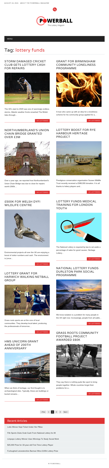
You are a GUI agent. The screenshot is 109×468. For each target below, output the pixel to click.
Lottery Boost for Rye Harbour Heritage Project (76, 133)
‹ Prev (43, 412)
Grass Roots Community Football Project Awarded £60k (77, 336)
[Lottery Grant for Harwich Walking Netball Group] (27, 315)
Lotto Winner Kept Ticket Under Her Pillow (25, 427)
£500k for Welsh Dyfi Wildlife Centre (22, 203)
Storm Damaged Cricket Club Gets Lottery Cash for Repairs (25, 64)
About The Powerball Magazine (34, 3)
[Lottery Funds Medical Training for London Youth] (78, 241)
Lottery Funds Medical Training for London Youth (76, 205)
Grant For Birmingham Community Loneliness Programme (76, 64)
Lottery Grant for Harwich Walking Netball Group (27, 277)
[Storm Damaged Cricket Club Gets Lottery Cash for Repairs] (27, 103)
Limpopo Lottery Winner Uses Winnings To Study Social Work (33, 439)
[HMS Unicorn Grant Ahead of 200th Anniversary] (27, 382)
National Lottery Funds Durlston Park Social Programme (77, 271)
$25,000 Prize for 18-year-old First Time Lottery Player (30, 445)
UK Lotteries (42, 121)
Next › (66, 412)
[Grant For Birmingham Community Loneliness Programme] (78, 106)
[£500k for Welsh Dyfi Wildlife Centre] (27, 247)
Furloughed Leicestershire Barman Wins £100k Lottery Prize (32, 451)
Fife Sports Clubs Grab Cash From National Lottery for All (31, 433)
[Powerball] (54, 27)
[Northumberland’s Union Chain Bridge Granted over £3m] (27, 175)
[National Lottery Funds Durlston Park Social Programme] (78, 309)
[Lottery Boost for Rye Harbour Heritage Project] (78, 175)
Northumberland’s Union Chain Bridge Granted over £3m (27, 133)
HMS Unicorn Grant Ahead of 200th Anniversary (21, 345)
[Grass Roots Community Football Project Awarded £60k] (78, 376)
